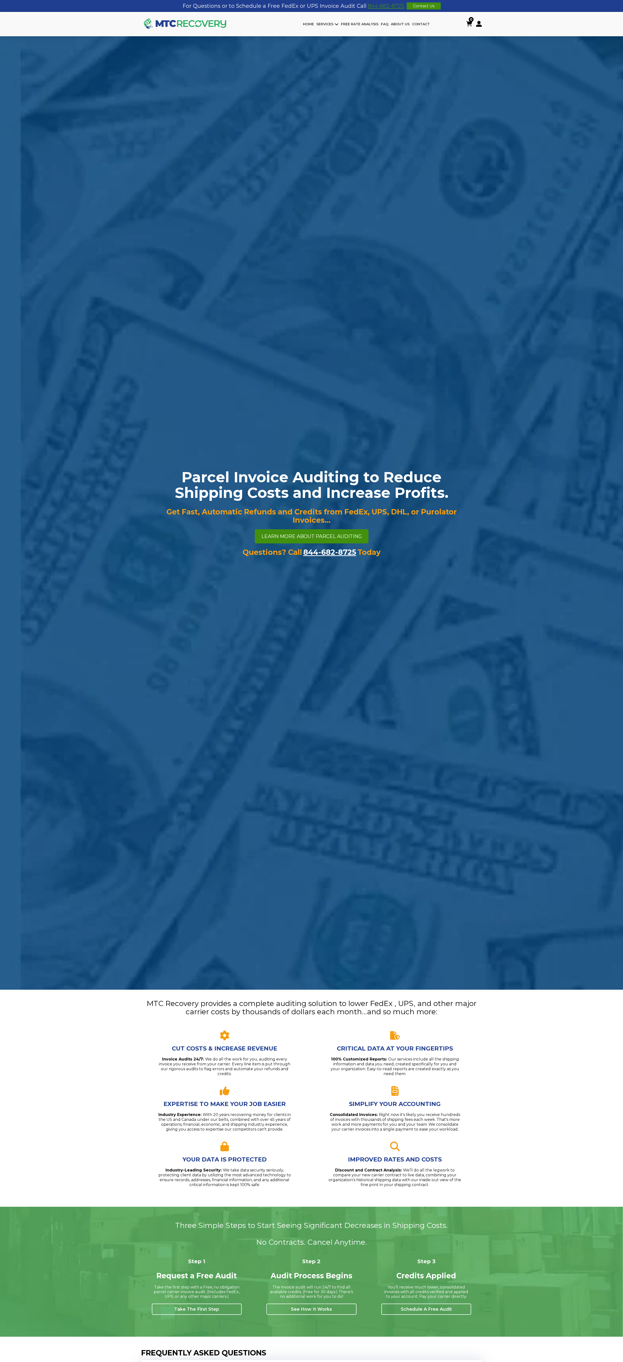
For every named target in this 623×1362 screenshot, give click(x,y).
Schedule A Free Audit (426, 1309)
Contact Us (423, 6)
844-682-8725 (386, 6)
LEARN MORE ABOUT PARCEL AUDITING (311, 536)
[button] (308, 24)
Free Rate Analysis (359, 24)
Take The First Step (196, 1309)
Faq (384, 24)
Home (308, 24)
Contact (421, 24)
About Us (400, 24)
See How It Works (311, 1309)
